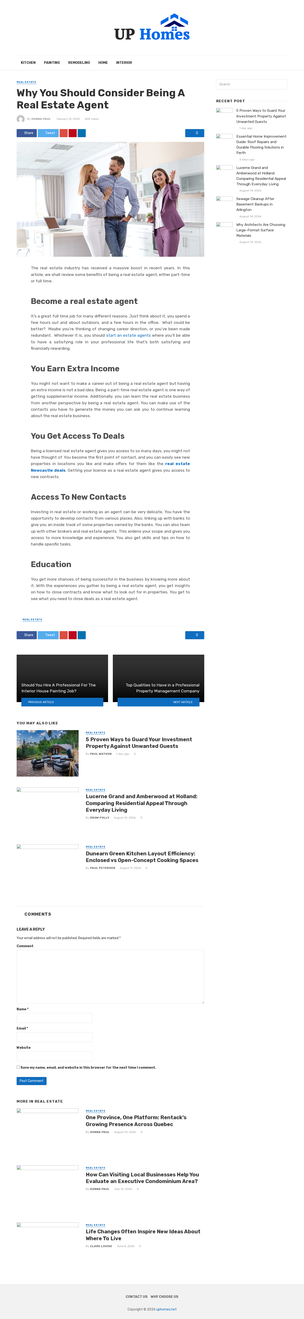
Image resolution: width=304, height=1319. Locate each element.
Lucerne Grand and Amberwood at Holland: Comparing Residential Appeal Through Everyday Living (141, 803)
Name (22, 1009)
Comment (25, 946)
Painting (52, 63)
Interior (124, 63)
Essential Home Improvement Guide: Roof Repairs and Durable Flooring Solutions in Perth (261, 144)
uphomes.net (166, 1309)
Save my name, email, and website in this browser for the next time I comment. (88, 1068)
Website (24, 1048)
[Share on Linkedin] (82, 133)
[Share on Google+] (64, 133)
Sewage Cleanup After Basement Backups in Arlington (255, 204)
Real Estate (26, 82)
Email (22, 1028)
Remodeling (79, 63)
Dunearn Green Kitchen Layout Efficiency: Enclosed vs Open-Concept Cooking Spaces (142, 857)
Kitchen (28, 63)
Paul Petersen (102, 868)
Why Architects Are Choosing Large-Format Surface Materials (260, 230)
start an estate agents (128, 335)
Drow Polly (99, 817)
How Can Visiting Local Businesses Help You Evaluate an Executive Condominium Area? (142, 1178)
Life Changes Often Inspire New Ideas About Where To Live (143, 1235)
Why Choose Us (164, 1297)
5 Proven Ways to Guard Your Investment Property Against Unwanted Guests (139, 742)
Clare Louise (101, 1246)
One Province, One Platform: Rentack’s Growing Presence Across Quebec (136, 1120)
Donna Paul (41, 119)
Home (103, 63)
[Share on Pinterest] (73, 133)
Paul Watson (101, 753)
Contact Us (136, 1297)
